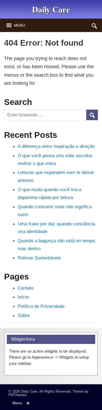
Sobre (24, 315)
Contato (25, 288)
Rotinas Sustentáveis (39, 257)
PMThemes (17, 395)
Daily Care (29, 391)
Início (23, 297)
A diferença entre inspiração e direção (56, 146)
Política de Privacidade (41, 306)
